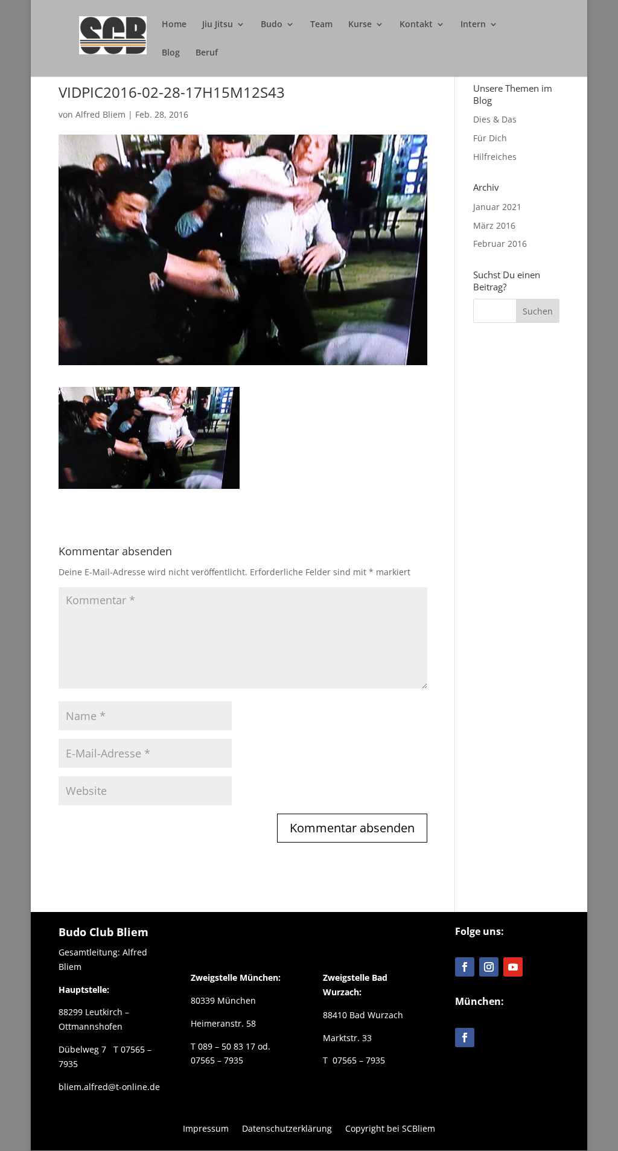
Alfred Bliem (100, 114)
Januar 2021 (497, 206)
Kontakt (416, 25)
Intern (473, 25)
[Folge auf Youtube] (513, 967)
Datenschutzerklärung (287, 1128)
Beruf (207, 53)
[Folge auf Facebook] (464, 967)
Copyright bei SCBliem (390, 1128)
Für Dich (490, 138)
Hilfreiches (495, 156)
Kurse (360, 25)
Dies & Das (495, 119)
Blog (171, 53)
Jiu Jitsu (217, 25)
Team (321, 25)
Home (174, 25)
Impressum (206, 1128)
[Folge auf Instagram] (489, 967)
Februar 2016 (500, 243)
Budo (271, 25)
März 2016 (494, 225)
